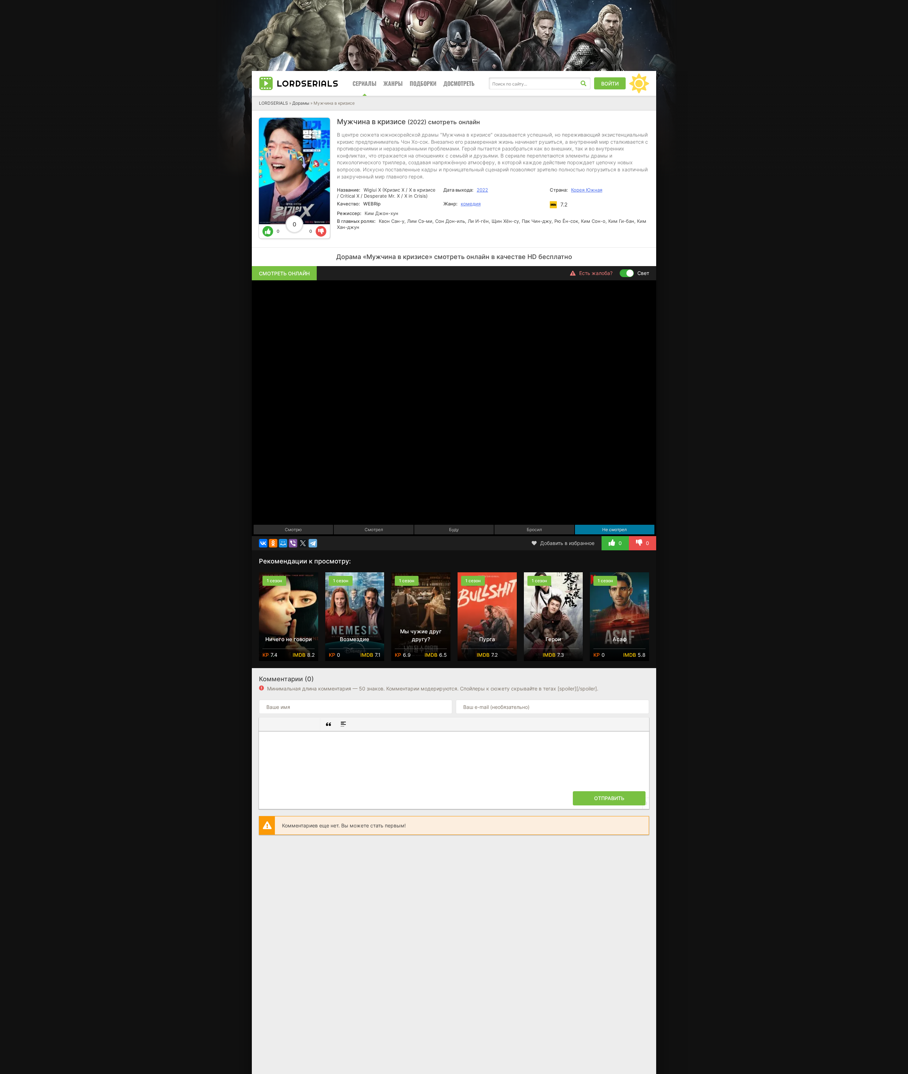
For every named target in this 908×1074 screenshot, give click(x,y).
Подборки (423, 83)
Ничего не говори (288, 639)
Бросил (534, 529)
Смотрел (374, 529)
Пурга (487, 639)
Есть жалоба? (596, 273)
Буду (454, 529)
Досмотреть (459, 83)
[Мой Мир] (283, 543)
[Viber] (293, 543)
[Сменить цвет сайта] (639, 83)
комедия (471, 203)
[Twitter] (303, 543)
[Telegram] (313, 543)
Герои (553, 639)
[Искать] (583, 83)
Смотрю (293, 529)
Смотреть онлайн (284, 273)
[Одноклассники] (273, 543)
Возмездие (354, 639)
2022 (482, 190)
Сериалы (364, 83)
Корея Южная (586, 190)
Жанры (393, 83)
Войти (610, 84)
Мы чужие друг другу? (421, 635)
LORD (307, 83)
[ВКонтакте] (263, 543)
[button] (267, 724)
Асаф (620, 639)
